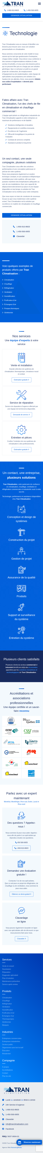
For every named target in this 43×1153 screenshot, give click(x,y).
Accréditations (7, 1070)
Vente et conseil (8, 966)
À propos (5, 1067)
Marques (5, 1025)
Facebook (9, 1129)
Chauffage (6, 1001)
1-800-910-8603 (13, 10)
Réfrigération (7, 1004)
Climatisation (7, 998)
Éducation (6, 1050)
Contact (5, 1073)
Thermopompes (8, 1019)
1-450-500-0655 (32, 10)
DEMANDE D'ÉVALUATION (21, 15)
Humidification (7, 1010)
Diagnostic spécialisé (10, 975)
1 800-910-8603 (22, 848)
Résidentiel (6, 1054)
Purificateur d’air (8, 1013)
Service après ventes (10, 984)
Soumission (6, 969)
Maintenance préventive (11, 981)
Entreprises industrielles (11, 1041)
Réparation (6, 972)
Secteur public (7, 1044)
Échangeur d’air (8, 1016)
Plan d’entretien (8, 978)
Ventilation (6, 1007)
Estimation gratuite (21, 380)
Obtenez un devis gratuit (21, 894)
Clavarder (20, 236)
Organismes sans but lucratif (12, 1047)
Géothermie (6, 1022)
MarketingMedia (16, 1147)
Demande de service (21, 415)
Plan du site (6, 1076)
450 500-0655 (22, 842)
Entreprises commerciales (11, 1038)
